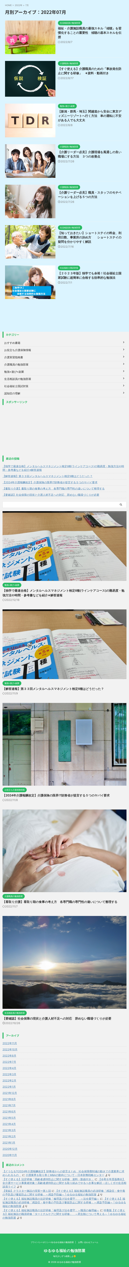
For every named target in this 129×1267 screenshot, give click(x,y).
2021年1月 (9, 1142)
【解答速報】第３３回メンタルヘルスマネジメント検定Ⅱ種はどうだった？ (48, 476)
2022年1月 (9, 1086)
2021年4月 (9, 1124)
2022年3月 (9, 1074)
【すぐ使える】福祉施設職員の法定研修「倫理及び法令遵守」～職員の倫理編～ (51, 1210)
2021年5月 (9, 1117)
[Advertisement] (64, 430)
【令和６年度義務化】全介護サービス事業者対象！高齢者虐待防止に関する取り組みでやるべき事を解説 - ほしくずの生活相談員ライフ (64, 1183)
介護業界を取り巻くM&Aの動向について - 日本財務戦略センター (65, 1175)
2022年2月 (9, 1080)
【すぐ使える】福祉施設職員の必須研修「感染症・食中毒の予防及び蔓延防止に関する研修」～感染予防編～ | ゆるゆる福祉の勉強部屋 (64, 1202)
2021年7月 (9, 1105)
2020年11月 (10, 1155)
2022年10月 (10, 1049)
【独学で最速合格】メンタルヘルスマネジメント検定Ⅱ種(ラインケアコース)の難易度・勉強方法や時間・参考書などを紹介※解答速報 (63, 468)
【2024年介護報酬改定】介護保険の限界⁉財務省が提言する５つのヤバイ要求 (50, 482)
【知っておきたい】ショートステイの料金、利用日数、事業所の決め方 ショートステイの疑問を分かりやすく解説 (89, 237)
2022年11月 (10, 1043)
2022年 (18, 5)
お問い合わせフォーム (88, 1242)
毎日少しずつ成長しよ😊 (64, 1256)
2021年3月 (9, 1130)
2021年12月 (10, 1093)
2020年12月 (10, 1148)
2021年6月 (9, 1111)
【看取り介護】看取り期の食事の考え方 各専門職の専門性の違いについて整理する (54, 488)
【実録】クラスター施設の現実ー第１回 (27, 1190)
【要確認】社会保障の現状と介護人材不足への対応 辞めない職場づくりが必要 (51, 494)
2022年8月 (9, 1055)
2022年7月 (9, 1062)
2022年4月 (9, 1068)
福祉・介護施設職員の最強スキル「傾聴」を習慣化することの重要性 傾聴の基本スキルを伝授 (89, 33)
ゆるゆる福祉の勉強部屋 (64, 1250)
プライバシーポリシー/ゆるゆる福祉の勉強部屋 (52, 1242)
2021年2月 (9, 1136)
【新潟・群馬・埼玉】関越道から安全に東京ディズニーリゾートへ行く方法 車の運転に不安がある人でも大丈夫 (89, 116)
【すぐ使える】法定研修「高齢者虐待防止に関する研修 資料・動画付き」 (48, 1179)
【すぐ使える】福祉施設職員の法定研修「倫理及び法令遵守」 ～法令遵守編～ (51, 1198)
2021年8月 (9, 1099)
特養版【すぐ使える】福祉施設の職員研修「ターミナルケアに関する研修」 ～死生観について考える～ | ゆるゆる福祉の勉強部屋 (64, 1214)
